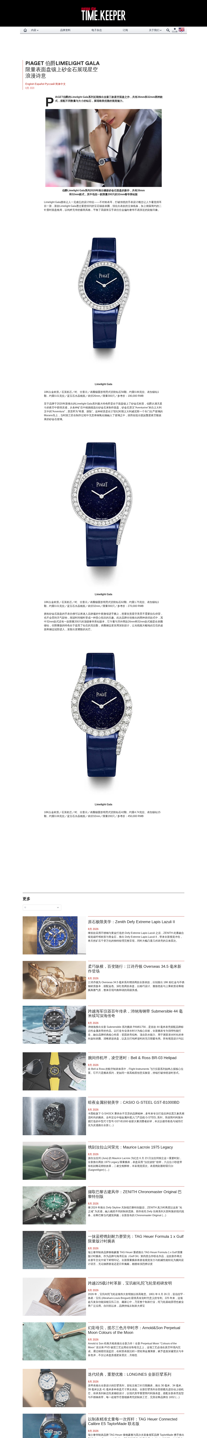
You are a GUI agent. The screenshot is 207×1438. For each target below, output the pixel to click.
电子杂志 (97, 30)
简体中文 (60, 84)
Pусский (50, 84)
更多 (26, 899)
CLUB (174, 32)
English (30, 84)
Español (40, 84)
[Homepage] (25, 30)
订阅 (125, 30)
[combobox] (42, 907)
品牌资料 (65, 30)
